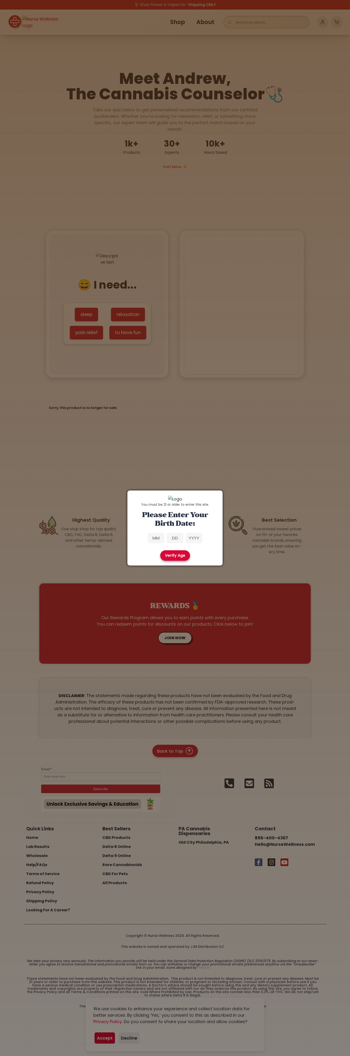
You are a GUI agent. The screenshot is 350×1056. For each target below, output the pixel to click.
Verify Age (175, 555)
